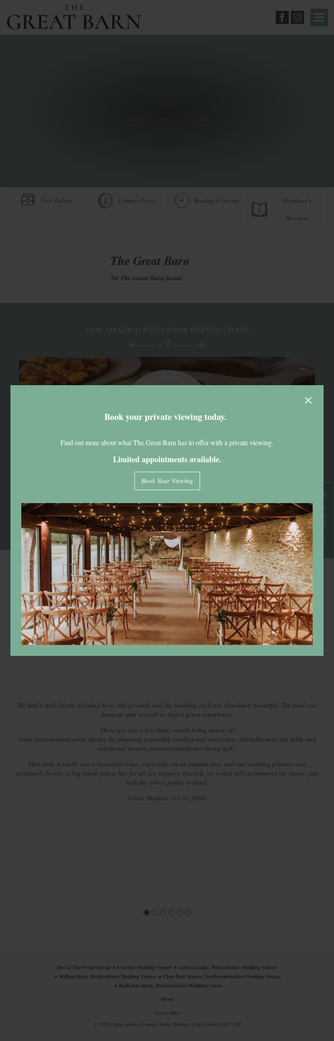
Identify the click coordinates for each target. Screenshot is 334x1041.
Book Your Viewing (167, 480)
